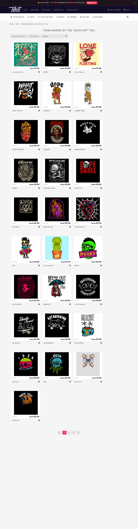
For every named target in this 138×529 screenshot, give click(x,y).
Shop (25, 10)
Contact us (58, 10)
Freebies (73, 17)
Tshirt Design (18, 17)
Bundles (60, 17)
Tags (17, 24)
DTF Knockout (72, 10)
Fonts (31, 17)
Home (11, 24)
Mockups (85, 17)
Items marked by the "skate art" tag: (34, 24)
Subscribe (35, 10)
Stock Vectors (46, 17)
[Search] (66, 36)
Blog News (46, 10)
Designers (98, 17)
